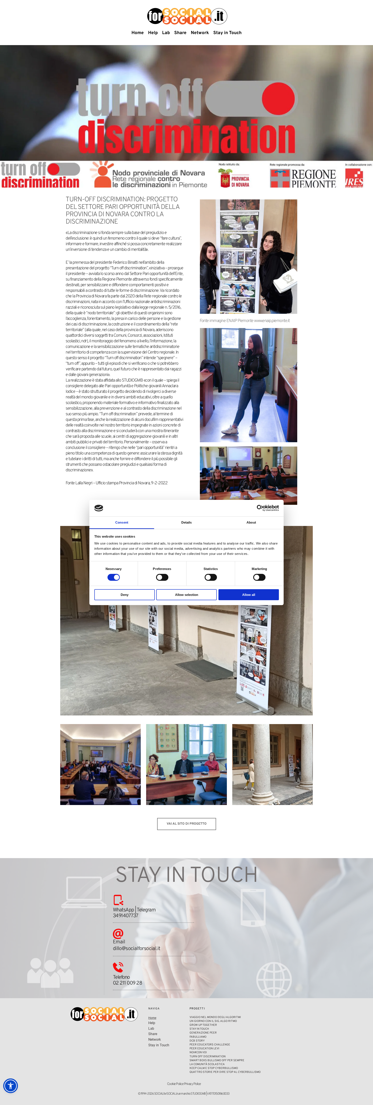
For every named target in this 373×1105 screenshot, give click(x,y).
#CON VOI (200, 1052)
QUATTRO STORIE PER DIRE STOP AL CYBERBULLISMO (225, 1072)
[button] (10, 1086)
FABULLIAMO (198, 1037)
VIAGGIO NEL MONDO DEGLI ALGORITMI (216, 1017)
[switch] (162, 577)
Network (155, 1039)
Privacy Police (192, 1084)
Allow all (248, 595)
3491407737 (125, 916)
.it (158, 949)
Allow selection (186, 595)
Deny (124, 595)
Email (119, 942)
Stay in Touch (158, 1045)
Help (151, 1023)
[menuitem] (137, 33)
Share (153, 1034)
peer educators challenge (210, 1045)
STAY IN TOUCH (199, 1029)
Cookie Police (175, 1084)
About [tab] (251, 522)
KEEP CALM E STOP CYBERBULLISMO (214, 1068)
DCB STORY (197, 1041)
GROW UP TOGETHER (204, 1025)
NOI (192, 1052)
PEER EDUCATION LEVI (204, 1048)
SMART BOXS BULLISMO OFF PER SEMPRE (217, 1060)
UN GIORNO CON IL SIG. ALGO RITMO (213, 1021)
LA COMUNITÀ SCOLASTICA (207, 1064)
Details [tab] (186, 522)
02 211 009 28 (127, 983)
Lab (151, 1028)
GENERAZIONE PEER (203, 1033)
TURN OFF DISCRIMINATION (208, 1056)
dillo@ (119, 949)
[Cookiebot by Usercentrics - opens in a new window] (260, 508)
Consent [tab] (121, 522)
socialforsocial (141, 949)
